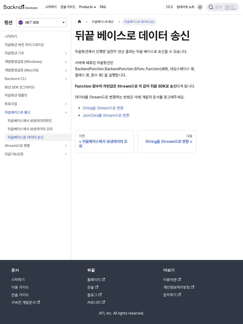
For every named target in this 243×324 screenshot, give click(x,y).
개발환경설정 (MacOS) (22, 70)
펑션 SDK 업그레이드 (20, 87)
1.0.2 (169, 7)
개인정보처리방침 (176, 287)
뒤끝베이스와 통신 (17, 112)
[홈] (79, 21)
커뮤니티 (94, 302)
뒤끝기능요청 (14, 154)
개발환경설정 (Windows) (23, 62)
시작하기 (51, 7)
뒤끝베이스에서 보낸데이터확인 (30, 121)
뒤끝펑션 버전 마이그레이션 (24, 45)
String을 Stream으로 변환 (103, 108)
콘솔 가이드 (68, 7)
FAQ (103, 7)
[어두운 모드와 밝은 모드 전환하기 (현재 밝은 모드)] (200, 7)
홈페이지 (94, 280)
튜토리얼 (11, 104)
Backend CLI (15, 79)
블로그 (92, 295)
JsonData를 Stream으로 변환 (106, 115)
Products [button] (86, 7)
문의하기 (170, 295)
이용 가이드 (20, 287)
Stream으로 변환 (17, 145)
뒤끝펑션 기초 (14, 53)
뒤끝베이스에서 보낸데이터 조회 (30, 129)
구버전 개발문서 (23, 302)
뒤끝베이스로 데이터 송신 (25, 137)
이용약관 (170, 280)
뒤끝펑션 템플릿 (16, 95)
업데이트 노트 (185, 7)
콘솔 (90, 287)
